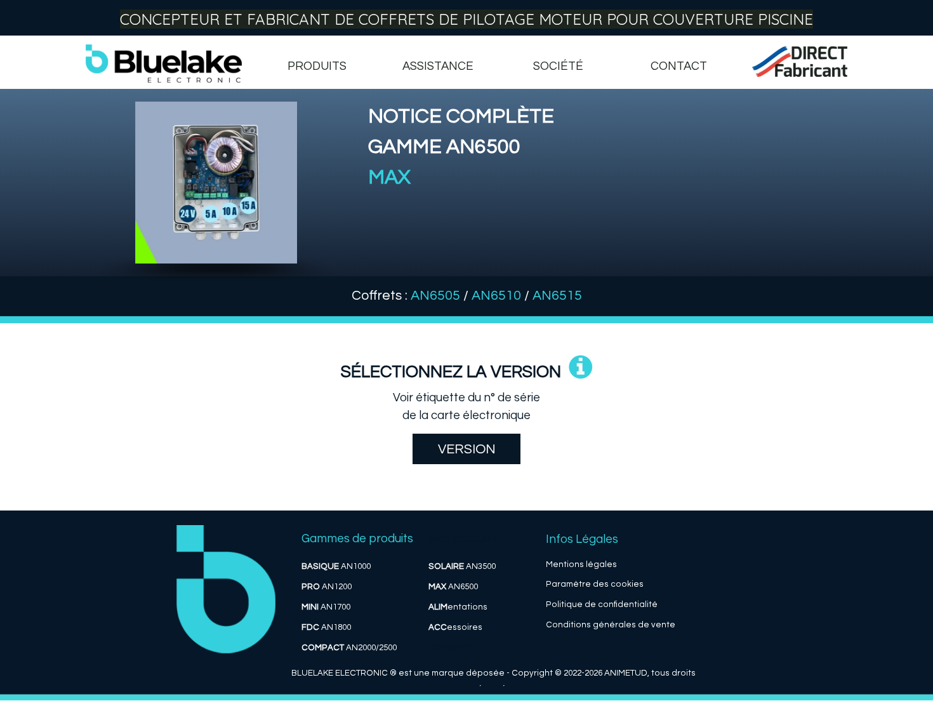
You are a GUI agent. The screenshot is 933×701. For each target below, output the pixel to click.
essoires (455, 627)
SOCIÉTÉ (558, 66)
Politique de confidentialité (602, 604)
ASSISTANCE (437, 66)
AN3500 (462, 566)
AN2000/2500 (349, 647)
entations (457, 607)
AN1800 (326, 627)
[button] (581, 368)
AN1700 (325, 607)
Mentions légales (581, 564)
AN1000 (336, 566)
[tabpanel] (599, 163)
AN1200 (326, 586)
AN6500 (453, 586)
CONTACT (679, 66)
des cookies (618, 584)
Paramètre (568, 584)
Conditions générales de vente (610, 624)
